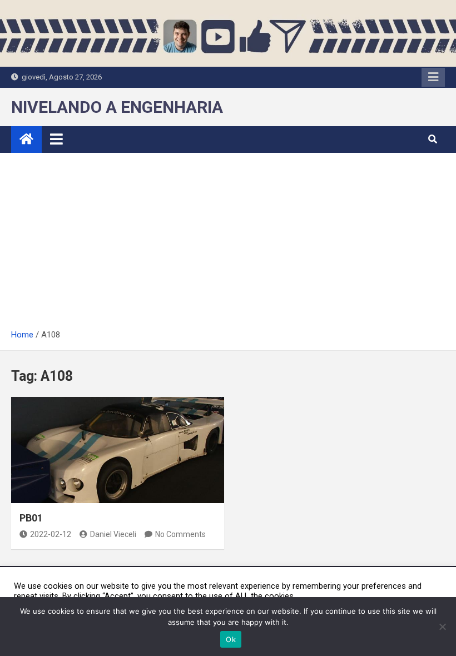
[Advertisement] (228, 244)
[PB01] (117, 450)
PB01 (31, 518)
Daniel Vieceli (113, 534)
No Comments (180, 534)
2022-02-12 (50, 534)
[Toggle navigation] (56, 139)
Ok (231, 639)
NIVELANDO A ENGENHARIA (117, 107)
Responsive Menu (433, 77)
